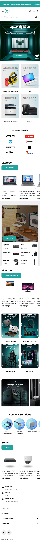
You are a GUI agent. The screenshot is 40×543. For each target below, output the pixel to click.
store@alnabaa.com (11, 501)
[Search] (36, 17)
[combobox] (20, 17)
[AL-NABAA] (15, 392)
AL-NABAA (9, 539)
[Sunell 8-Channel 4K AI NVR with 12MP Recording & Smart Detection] (9, 460)
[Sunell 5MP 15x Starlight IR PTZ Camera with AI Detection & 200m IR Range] (27, 460)
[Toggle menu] (2, 11)
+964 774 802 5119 (11, 489)
